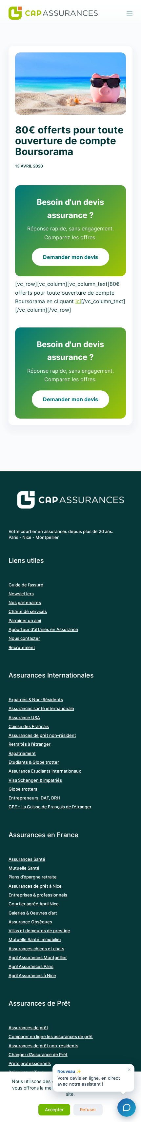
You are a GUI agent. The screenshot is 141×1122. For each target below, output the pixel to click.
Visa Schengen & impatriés (35, 780)
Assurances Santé (27, 859)
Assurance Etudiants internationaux (45, 771)
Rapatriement (22, 753)
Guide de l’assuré (26, 584)
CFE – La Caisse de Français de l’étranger (50, 806)
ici (78, 301)
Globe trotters (23, 789)
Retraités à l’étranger (29, 744)
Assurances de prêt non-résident (42, 735)
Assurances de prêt (28, 1027)
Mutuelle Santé (24, 868)
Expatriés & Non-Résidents (36, 699)
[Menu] (129, 13)
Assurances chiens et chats (36, 948)
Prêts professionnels (30, 1063)
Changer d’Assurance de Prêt (38, 1054)
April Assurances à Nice (32, 975)
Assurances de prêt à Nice (35, 886)
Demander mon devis (70, 257)
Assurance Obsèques (30, 921)
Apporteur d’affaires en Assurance (43, 629)
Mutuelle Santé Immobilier (35, 939)
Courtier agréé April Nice (34, 903)
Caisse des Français (29, 726)
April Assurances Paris (31, 966)
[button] (93, 1078)
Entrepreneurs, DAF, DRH (34, 797)
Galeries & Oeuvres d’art (33, 912)
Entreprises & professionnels (38, 894)
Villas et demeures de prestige (39, 930)
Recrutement (22, 647)
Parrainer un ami (25, 620)
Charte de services (28, 611)
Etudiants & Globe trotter (34, 762)
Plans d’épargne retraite (33, 876)
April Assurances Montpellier (38, 957)
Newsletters (21, 593)
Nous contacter (24, 638)
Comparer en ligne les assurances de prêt (51, 1036)
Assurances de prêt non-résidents (43, 1045)
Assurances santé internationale (41, 708)
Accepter (54, 1109)
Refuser (88, 1109)
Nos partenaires (25, 602)
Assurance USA (24, 717)
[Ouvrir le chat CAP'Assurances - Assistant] (126, 1107)
